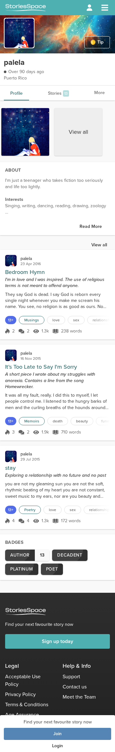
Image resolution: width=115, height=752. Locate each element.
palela (26, 258)
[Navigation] (104, 7)
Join (57, 733)
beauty (82, 421)
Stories (58, 93)
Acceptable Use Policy (23, 680)
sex (76, 320)
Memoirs (31, 421)
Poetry (29, 510)
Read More (91, 226)
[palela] (11, 260)
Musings (31, 320)
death (58, 421)
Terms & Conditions (26, 704)
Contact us (75, 686)
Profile (16, 93)
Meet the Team (79, 697)
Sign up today (57, 641)
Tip (100, 42)
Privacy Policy (20, 694)
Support (71, 676)
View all (78, 132)
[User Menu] (89, 7)
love (56, 320)
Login (57, 745)
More (99, 92)
